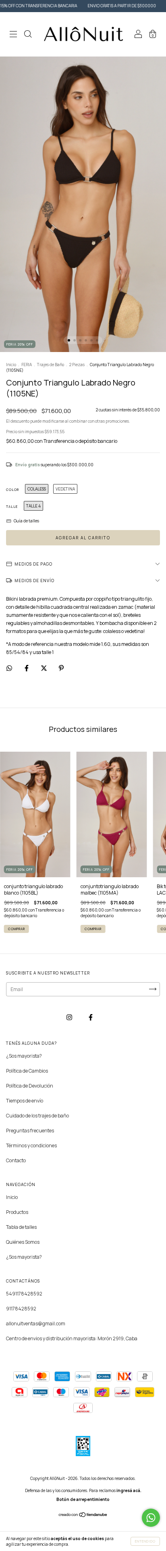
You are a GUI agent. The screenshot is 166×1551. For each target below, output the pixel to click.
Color (12, 489)
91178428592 (21, 1308)
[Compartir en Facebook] (27, 667)
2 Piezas (77, 364)
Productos (17, 1212)
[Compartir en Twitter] (44, 667)
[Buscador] (28, 35)
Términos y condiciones (31, 1145)
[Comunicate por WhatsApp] (151, 1518)
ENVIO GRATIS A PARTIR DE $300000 (95, 5)
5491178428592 (24, 1293)
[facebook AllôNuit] (90, 1017)
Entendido (145, 1541)
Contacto (16, 1160)
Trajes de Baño (50, 364)
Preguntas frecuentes (30, 1130)
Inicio (11, 364)
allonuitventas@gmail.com (35, 1323)
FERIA (26, 364)
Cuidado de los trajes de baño (37, 1115)
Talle (12, 506)
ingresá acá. (128, 1490)
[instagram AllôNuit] (69, 1017)
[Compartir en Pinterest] (61, 667)
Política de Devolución (29, 1085)
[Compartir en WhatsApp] (9, 667)
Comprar (16, 928)
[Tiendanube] (83, 1515)
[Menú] (13, 35)
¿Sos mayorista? (24, 1055)
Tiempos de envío (24, 1100)
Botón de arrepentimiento (83, 1499)
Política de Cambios (27, 1070)
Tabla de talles (21, 1227)
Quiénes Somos (22, 1242)
